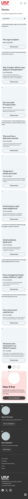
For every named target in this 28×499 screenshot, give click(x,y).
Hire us (3, 466)
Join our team (4, 458)
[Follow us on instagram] (10, 490)
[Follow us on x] (6, 490)
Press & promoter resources (7, 463)
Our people (4, 461)
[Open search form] (21, 3)
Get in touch (6, 450)
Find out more (14, 47)
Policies (3, 468)
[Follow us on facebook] (2, 490)
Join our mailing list (14, 398)
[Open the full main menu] (25, 3)
